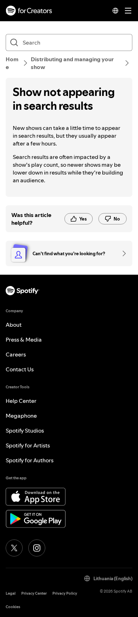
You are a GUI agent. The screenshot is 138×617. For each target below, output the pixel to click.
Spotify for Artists (28, 445)
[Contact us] (122, 253)
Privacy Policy (64, 593)
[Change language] (115, 10)
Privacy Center (34, 593)
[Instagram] (36, 547)
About (14, 325)
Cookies (13, 607)
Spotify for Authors (29, 460)
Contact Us (20, 369)
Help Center (21, 401)
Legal (11, 593)
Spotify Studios (25, 430)
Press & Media (24, 339)
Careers (16, 354)
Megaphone (21, 415)
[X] (14, 547)
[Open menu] (128, 10)
